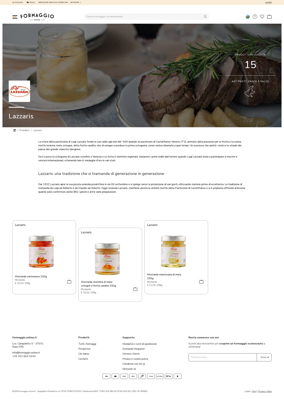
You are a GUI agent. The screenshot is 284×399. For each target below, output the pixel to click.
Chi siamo (83, 354)
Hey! (254, 391)
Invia (263, 357)
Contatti (83, 359)
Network (74, 2)
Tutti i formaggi (87, 344)
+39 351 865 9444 (24, 356)
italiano (19, 2)
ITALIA (32, 2)
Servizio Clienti (131, 354)
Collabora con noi (132, 364)
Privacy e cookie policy (135, 359)
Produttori (84, 349)
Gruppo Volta (265, 391)
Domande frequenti (133, 349)
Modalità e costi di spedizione (139, 344)
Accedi (268, 2)
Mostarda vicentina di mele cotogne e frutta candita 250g (98, 284)
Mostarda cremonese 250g (31, 276)
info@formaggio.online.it (26, 352)
